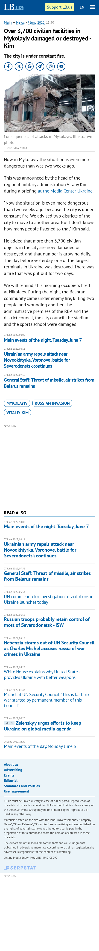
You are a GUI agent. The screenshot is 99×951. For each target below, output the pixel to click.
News (20, 22)
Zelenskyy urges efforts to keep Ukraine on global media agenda (42, 726)
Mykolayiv (17, 403)
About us (11, 764)
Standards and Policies (22, 785)
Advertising (13, 769)
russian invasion (52, 403)
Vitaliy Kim (17, 412)
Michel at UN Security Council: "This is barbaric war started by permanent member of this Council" (47, 700)
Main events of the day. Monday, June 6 (40, 746)
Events (9, 775)
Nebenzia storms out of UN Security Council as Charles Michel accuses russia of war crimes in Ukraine (49, 648)
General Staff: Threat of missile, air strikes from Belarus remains (49, 383)
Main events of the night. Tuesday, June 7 (43, 340)
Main (8, 22)
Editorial (10, 780)
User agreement (16, 791)
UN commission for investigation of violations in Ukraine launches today (48, 599)
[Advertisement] (49, 467)
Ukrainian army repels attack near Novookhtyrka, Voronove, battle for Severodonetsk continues (37, 360)
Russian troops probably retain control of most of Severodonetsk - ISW (46, 622)
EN (82, 7)
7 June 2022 (36, 22)
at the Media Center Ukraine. (65, 191)
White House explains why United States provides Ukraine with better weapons (41, 674)
